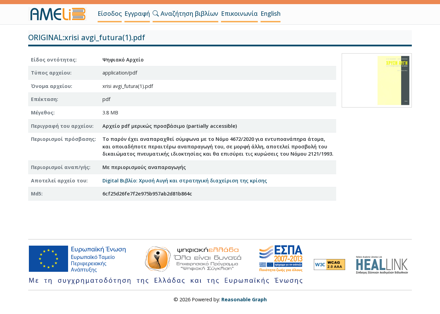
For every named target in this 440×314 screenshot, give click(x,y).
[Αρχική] (60, 14)
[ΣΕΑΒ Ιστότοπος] (384, 264)
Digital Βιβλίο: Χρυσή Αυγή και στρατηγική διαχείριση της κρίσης (184, 180)
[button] (156, 13)
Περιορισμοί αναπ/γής (60, 167)
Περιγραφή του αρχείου (61, 126)
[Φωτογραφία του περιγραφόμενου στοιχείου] (377, 79)
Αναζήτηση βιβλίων (188, 13)
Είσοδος (110, 13)
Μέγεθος (42, 112)
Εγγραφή (137, 13)
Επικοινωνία (239, 13)
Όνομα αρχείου (51, 86)
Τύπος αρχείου (50, 72)
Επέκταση (44, 99)
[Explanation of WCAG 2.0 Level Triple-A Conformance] (329, 264)
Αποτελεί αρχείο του (58, 180)
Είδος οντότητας (53, 59)
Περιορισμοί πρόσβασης (63, 139)
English (270, 13)
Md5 (36, 193)
